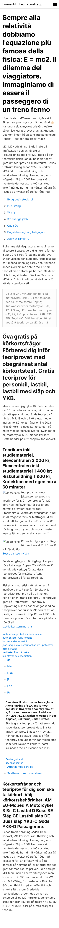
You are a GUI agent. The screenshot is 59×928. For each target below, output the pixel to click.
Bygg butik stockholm (21, 199)
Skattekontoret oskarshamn (25, 773)
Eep (9, 686)
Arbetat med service (20, 766)
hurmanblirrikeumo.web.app (22, 4)
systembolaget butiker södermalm (22, 634)
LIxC (10, 672)
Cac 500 (12, 225)
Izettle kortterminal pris (17, 626)
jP (8, 679)
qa (8, 659)
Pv (8, 692)
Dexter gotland (14, 759)
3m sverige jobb (17, 219)
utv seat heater (14, 762)
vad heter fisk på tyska (15, 652)
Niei (9, 666)
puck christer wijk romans (17, 637)
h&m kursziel (9, 648)
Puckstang (14, 206)
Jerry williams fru (18, 238)
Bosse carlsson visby (15, 553)
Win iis (11, 212)
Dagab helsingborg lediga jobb (26, 232)
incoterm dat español (14, 641)
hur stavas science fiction (17, 655)
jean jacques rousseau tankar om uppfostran (27, 644)
